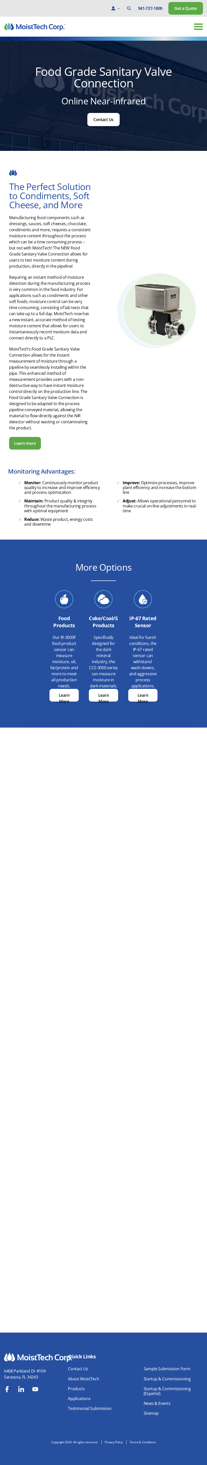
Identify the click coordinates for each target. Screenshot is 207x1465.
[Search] (129, 8)
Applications (79, 1398)
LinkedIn (21, 1389)
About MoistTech (83, 1379)
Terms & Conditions (143, 1442)
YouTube (35, 1389)
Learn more (25, 443)
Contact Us (103, 119)
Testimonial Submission (90, 1408)
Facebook (7, 1389)
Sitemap (151, 1413)
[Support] (113, 8)
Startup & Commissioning (167, 1379)
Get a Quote (185, 8)
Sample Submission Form (167, 1368)
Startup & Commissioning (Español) (167, 1391)
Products (76, 1388)
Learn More (64, 696)
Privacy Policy (114, 1442)
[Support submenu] (118, 8)
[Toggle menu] (198, 27)
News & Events (157, 1403)
